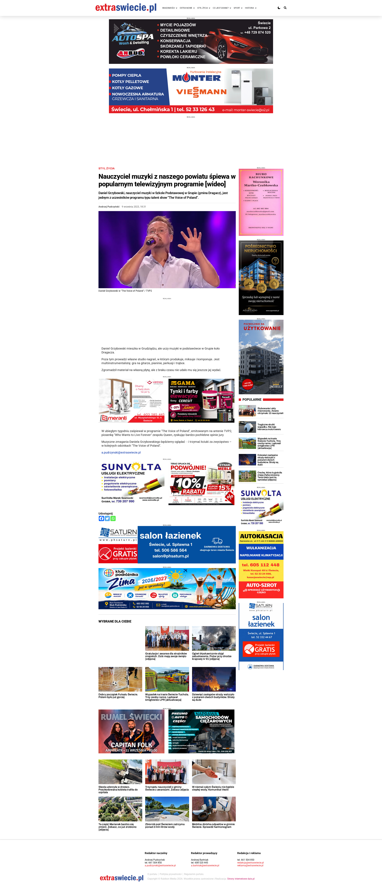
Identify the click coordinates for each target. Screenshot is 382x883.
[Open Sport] (242, 8)
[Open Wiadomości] (176, 8)
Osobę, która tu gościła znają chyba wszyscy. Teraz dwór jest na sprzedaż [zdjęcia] (270, 476)
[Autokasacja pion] (261, 564)
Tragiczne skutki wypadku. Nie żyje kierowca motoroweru (269, 427)
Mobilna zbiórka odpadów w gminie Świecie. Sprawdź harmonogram (213, 825)
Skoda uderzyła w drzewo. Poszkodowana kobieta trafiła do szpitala (118, 789)
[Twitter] (107, 518)
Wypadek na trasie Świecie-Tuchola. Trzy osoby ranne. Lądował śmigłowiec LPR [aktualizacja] (167, 697)
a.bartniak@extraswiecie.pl (205, 865)
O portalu (152, 874)
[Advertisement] (191, 139)
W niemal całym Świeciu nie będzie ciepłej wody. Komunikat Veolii (213, 788)
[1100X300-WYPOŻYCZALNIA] (191, 41)
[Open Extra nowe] (194, 8)
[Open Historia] (256, 8)
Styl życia (106, 168)
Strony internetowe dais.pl (241, 878)
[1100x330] (167, 588)
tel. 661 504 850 (153, 862)
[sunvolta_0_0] (131, 483)
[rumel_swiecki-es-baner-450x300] (131, 731)
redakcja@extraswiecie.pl (250, 862)
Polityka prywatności (171, 874)
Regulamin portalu (194, 874)
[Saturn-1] (167, 544)
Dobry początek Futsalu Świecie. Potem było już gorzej (118, 696)
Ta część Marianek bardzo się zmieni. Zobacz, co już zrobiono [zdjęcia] (117, 827)
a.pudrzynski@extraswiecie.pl (121, 452)
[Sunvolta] (261, 507)
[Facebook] (101, 518)
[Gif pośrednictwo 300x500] (261, 277)
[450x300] (201, 401)
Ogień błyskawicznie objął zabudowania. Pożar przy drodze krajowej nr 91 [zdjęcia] (211, 656)
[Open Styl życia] (209, 8)
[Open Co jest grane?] (230, 8)
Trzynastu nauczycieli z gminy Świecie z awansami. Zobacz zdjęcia (167, 788)
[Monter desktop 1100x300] (191, 90)
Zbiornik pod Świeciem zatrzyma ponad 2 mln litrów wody (164, 825)
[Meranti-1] (131, 401)
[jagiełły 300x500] (261, 357)
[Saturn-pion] (261, 636)
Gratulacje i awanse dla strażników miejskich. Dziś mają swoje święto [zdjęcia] (166, 656)
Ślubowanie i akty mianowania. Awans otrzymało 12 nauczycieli (270, 410)
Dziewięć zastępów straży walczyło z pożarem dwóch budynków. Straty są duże (213, 697)
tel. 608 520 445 (199, 862)
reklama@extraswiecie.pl (250, 865)
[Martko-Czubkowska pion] (261, 202)
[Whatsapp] (113, 518)
